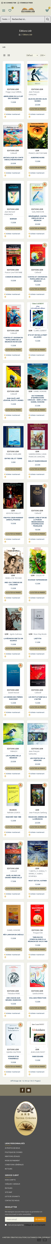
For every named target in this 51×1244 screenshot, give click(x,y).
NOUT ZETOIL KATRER (38, 880)
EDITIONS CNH (37, 930)
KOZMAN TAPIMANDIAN (37, 580)
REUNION (13, 810)
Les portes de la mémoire (37, 759)
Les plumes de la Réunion (13, 757)
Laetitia (37, 638)
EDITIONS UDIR (13, 89)
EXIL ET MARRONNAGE (37, 461)
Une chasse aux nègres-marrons (13, 999)
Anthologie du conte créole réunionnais (13, 158)
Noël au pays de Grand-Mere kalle (13, 876)
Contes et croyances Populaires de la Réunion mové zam (13, 340)
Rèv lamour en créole (13, 934)
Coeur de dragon (13, 277)
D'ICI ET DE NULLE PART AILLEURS (37, 336)
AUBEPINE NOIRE (37, 157)
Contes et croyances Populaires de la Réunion (37, 279)
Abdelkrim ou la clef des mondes (13, 97)
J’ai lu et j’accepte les (26, 1225)
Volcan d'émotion (37, 998)
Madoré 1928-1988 (13, 817)
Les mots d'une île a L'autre (38, 698)
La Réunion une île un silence (13, 639)
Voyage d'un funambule (13, 1057)
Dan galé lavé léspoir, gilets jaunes (13, 399)
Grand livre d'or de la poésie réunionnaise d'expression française (37, 522)
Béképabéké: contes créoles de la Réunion (38, 218)
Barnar (13, 219)
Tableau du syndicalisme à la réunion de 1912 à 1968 (37, 939)
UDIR (37, 151)
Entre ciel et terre (13, 458)
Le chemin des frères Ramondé (13, 698)
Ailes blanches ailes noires (37, 100)
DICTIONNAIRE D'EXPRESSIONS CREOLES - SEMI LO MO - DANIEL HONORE (38, 399)
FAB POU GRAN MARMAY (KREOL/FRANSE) (13, 519)
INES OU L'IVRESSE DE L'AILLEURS (13, 583)
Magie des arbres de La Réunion (37, 818)
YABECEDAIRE (37, 1056)
